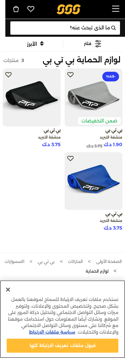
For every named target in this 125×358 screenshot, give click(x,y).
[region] (62, 319)
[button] (93, 43)
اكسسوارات (14, 261)
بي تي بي (46, 261)
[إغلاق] (8, 289)
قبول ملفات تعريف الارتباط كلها (62, 345)
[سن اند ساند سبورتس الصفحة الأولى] (68, 9)
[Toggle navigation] (115, 9)
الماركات (75, 261)
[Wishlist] (31, 9)
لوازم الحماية (97, 271)
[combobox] (65, 28)
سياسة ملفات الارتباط (52, 332)
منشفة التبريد (111, 137)
